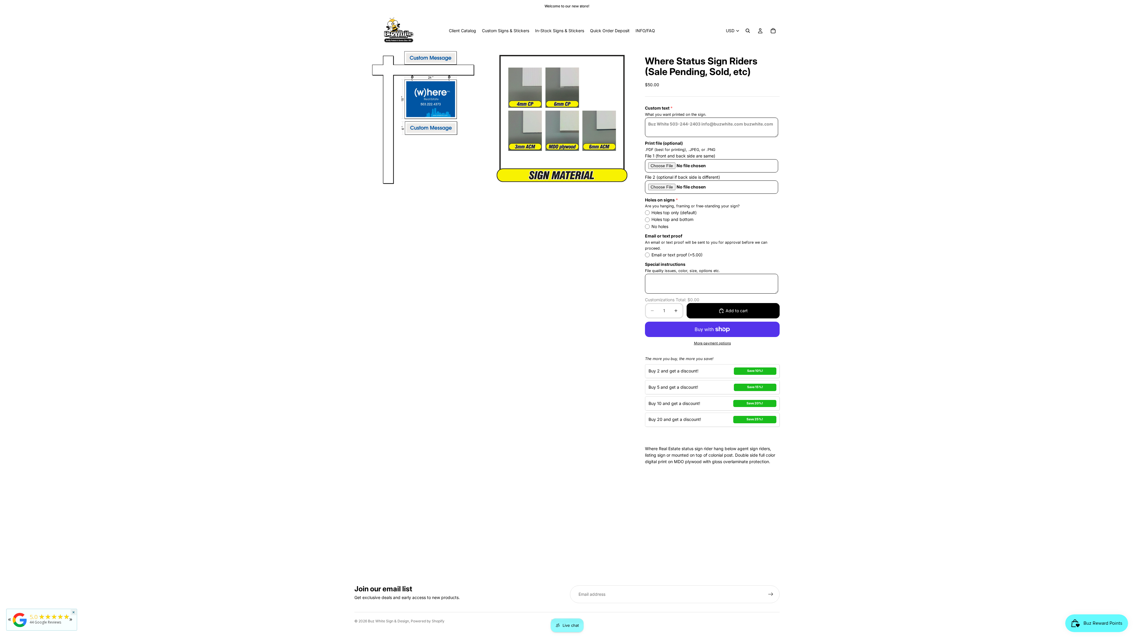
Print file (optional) (664, 143)
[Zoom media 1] (423, 117)
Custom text (657, 107)
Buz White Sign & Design (388, 621)
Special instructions (665, 264)
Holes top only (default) (674, 212)
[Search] (747, 30)
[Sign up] (771, 594)
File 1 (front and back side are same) (680, 155)
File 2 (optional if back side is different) (682, 177)
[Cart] (773, 30)
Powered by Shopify (427, 621)
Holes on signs (660, 199)
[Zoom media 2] (562, 117)
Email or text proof (663, 235)
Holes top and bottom (672, 219)
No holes (659, 226)
